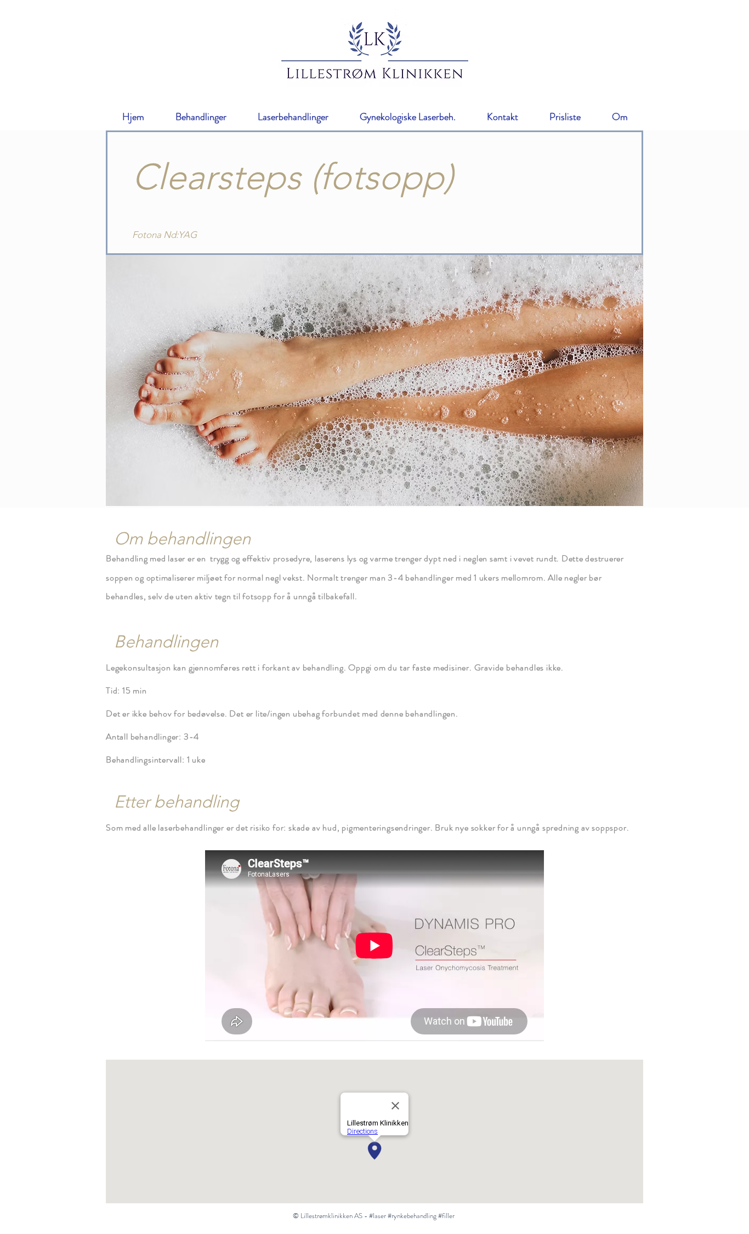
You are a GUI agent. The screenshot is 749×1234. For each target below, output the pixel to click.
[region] (374, 380)
